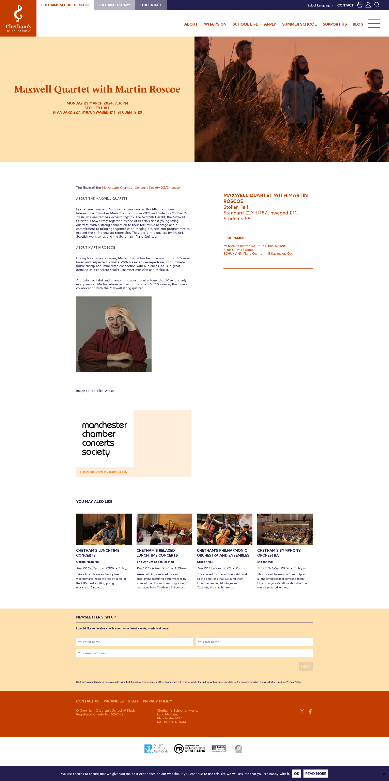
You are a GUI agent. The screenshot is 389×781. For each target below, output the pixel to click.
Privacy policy (157, 701)
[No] (384, 774)
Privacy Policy (293, 682)
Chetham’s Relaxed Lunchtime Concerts (157, 553)
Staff (133, 701)
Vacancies (114, 701)
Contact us (87, 701)
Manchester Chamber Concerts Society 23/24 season (142, 187)
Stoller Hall (151, 4)
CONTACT (345, 5)
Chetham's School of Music (18, 18)
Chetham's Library (114, 4)
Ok (296, 773)
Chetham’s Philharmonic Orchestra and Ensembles (223, 553)
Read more (315, 773)
